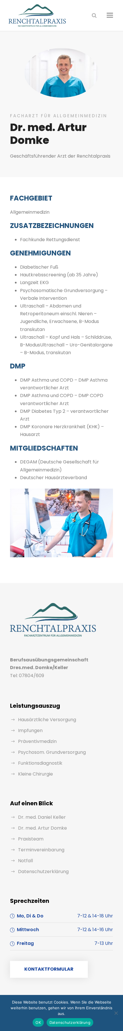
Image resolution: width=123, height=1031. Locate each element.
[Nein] (116, 1013)
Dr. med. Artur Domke (42, 828)
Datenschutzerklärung (43, 871)
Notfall (25, 860)
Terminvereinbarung (41, 849)
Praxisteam (30, 839)
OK (38, 1022)
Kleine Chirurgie (35, 774)
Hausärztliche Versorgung (47, 719)
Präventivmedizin (37, 741)
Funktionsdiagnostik (40, 763)
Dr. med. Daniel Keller (42, 817)
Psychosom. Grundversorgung (52, 752)
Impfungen (30, 730)
